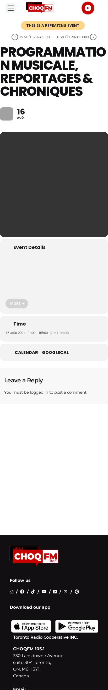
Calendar (26, 352)
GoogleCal (55, 352)
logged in (39, 392)
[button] (11, 8)
